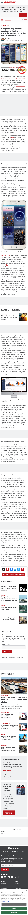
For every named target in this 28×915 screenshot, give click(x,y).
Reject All (14, 908)
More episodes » (7, 770)
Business (3, 595)
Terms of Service (8, 20)
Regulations (4, 695)
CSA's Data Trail (5, 723)
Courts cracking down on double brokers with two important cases (8, 737)
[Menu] (2, 2)
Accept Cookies (14, 912)
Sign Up (5, 870)
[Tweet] (18, 569)
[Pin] (22, 569)
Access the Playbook (8, 812)
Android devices (20, 78)
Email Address (6, 644)
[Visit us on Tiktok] (18, 877)
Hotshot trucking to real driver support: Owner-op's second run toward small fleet (12, 766)
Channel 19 (5, 25)
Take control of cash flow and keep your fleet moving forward (9, 317)
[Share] (11, 569)
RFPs (12, 137)
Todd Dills (7, 39)
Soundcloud (13, 776)
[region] (14, 902)
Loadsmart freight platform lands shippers (9, 608)
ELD (7, 265)
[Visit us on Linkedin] (9, 877)
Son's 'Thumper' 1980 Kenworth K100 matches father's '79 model (8, 716)
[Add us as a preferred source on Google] (7, 569)
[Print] (3, 569)
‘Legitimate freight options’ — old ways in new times (9, 618)
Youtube (16, 774)
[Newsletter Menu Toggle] (26, 2)
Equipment (4, 745)
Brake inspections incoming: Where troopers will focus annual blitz (9, 727)
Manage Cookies (14, 904)
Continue (7, 651)
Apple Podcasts (7, 774)
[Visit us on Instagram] (15, 877)
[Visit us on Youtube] (12, 877)
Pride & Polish (5, 712)
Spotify (5, 776)
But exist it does (5, 255)
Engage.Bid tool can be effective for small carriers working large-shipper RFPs (9, 598)
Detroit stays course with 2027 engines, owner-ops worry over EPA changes (8, 748)
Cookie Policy (6, 901)
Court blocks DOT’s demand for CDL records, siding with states (14, 699)
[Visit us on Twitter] (5, 877)
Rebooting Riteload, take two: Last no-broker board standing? (8, 588)
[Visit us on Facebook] (2, 877)
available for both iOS (7, 78)
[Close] (26, 890)
